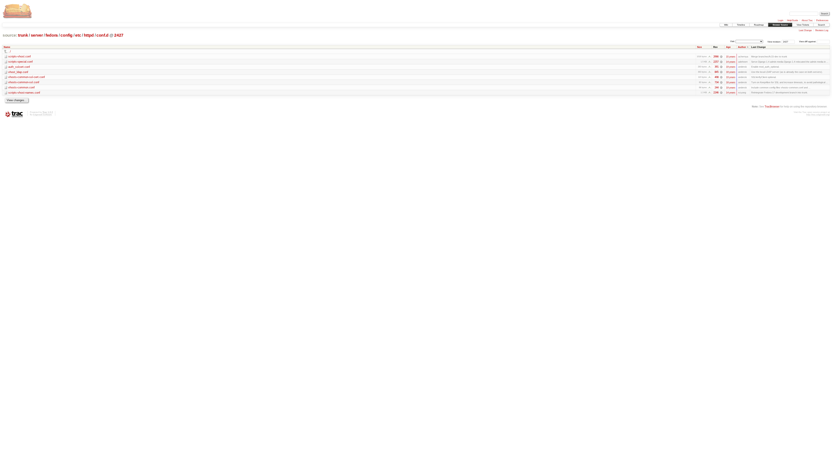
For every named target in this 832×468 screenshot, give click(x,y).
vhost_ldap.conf (18, 72)
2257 (715, 61)
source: (10, 35)
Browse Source (780, 25)
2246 (715, 92)
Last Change (805, 30)
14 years (730, 61)
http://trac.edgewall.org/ (818, 114)
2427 (119, 35)
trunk (23, 35)
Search (821, 25)
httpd (89, 35)
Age (728, 47)
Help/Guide (792, 20)
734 (716, 82)
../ (9, 51)
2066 (715, 56)
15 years (730, 56)
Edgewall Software (42, 114)
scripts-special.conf (20, 61)
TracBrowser (772, 106)
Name (7, 47)
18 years (730, 72)
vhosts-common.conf (21, 87)
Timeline (741, 25)
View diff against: (808, 41)
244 (716, 87)
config (66, 35)
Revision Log (821, 30)
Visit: (732, 41)
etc (78, 35)
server (37, 35)
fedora (52, 35)
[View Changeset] (721, 56)
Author (742, 47)
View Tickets (803, 25)
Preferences (822, 20)
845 (716, 71)
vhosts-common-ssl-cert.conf (26, 77)
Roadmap (759, 25)
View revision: (774, 41)
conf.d (102, 35)
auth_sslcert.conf (19, 66)
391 (716, 66)
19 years (730, 66)
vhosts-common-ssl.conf (23, 82)
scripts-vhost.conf (19, 56)
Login (780, 20)
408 (716, 77)
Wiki (726, 25)
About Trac (807, 20)
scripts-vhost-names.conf (24, 92)
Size (699, 47)
